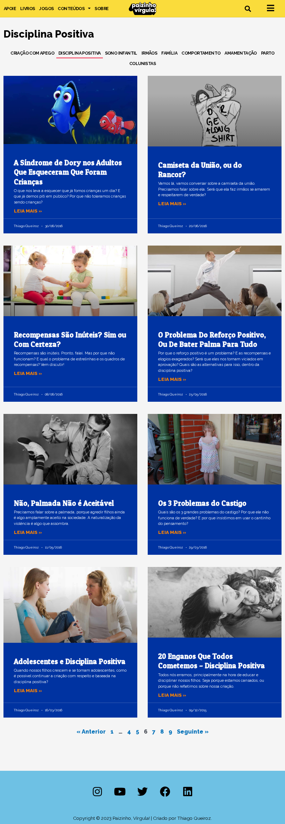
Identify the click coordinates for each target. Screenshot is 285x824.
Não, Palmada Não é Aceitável (64, 503)
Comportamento (200, 53)
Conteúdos (71, 8)
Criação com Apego (32, 53)
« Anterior (91, 731)
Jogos (46, 8)
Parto (268, 53)
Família (169, 53)
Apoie (10, 8)
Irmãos (149, 53)
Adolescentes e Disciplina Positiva (69, 661)
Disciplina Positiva (79, 53)
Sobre (101, 8)
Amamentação (240, 53)
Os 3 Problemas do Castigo (202, 503)
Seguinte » (193, 731)
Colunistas (142, 63)
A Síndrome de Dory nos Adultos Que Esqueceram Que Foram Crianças (68, 172)
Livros (27, 8)
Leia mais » (28, 211)
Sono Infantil (121, 53)
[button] (248, 8)
